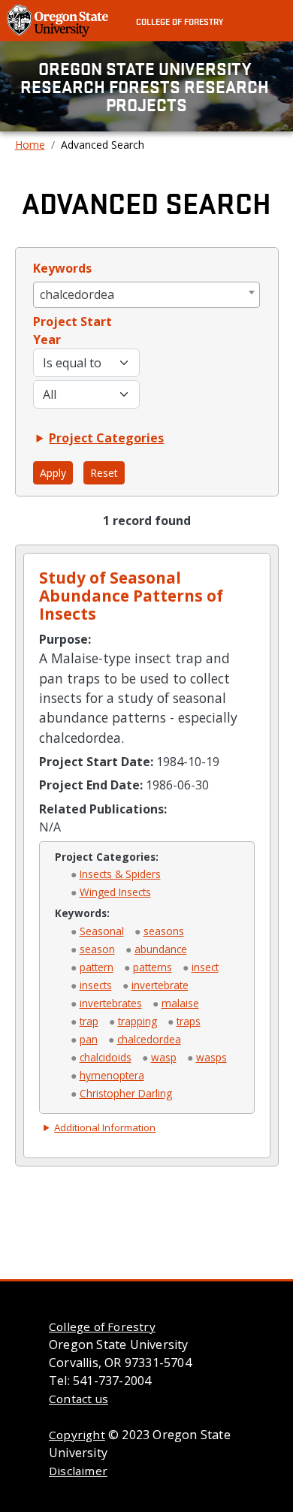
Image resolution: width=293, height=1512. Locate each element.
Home (30, 144)
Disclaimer (78, 1470)
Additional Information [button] (105, 1127)
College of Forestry (179, 21)
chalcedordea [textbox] (77, 294)
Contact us (78, 1398)
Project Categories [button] (106, 438)
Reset (104, 473)
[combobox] (147, 295)
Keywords (62, 268)
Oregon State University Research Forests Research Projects (146, 86)
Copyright (77, 1434)
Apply (53, 473)
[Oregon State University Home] (59, 19)
